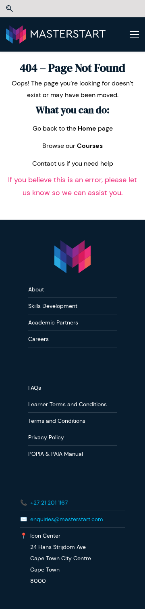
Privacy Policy (46, 437)
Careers (38, 339)
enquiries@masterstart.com (66, 519)
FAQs (34, 387)
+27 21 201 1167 (49, 502)
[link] (72, 245)
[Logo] (56, 34)
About (36, 289)
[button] (9, 8)
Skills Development (52, 306)
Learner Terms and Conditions (67, 404)
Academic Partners (53, 322)
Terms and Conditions (56, 420)
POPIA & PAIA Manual (55, 453)
